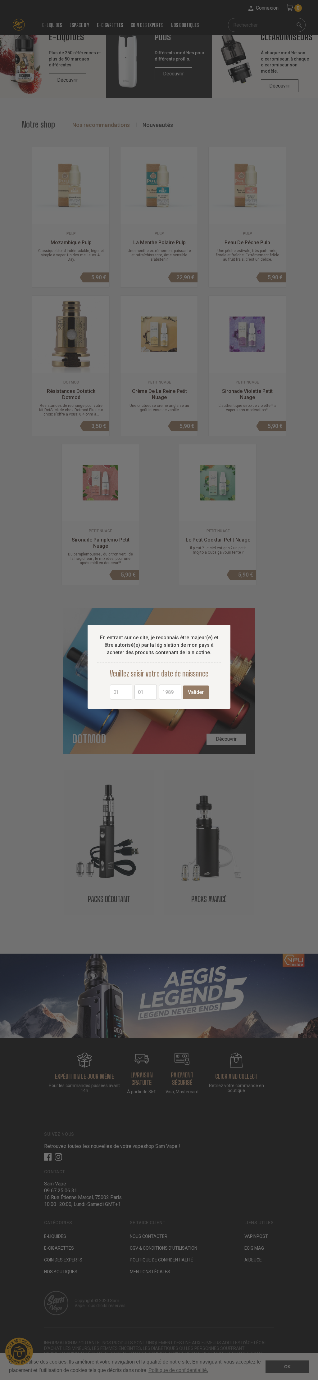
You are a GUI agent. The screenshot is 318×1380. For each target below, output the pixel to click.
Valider (196, 692)
